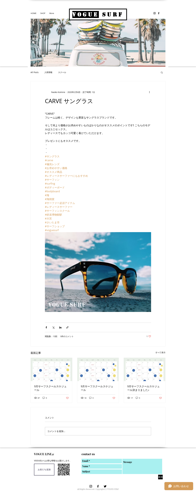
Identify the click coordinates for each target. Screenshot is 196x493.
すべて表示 (160, 352)
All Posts (35, 72)
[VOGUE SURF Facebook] (158, 13)
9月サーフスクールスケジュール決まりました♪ (143, 388)
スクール (62, 72)
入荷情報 (48, 72)
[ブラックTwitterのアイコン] (105, 486)
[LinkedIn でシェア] (60, 327)
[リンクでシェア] (67, 327)
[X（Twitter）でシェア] (53, 327)
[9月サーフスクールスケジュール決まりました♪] (144, 369)
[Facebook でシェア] (46, 327)
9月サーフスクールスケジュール (50, 388)
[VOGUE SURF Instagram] (154, 13)
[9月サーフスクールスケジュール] (51, 369)
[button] (161, 72)
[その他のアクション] (149, 92)
